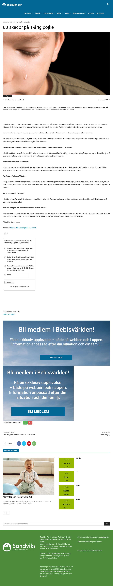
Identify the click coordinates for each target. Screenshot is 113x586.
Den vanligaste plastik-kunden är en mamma (19, 435)
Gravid (37, 13)
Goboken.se (49, 544)
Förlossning (48, 13)
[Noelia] (66, 490)
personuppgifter (103, 537)
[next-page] (8, 513)
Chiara (78, 499)
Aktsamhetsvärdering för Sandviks (89, 542)
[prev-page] (4, 513)
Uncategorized (7, 22)
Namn (67, 13)
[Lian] (66, 476)
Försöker (27, 13)
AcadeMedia (56, 553)
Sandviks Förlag (45, 537)
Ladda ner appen (9, 314)
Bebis (59, 13)
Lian (77, 472)
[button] (108, 4)
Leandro (78, 458)
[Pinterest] (29, 443)
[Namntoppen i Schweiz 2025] (28, 476)
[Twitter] (24, 443)
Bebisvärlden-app (79, 13)
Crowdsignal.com (24, 286)
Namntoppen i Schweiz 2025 (17, 497)
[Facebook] (19, 443)
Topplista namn (8, 493)
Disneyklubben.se (64, 544)
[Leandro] (66, 463)
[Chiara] (66, 504)
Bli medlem (100, 13)
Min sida (91, 13)
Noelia (78, 485)
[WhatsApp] (34, 443)
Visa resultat (14, 286)
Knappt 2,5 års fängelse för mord (23, 228)
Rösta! (9, 282)
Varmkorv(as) (105, 435)
